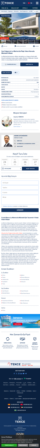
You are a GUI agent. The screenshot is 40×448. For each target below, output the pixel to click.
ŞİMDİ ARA (19, 140)
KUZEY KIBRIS (18, 398)
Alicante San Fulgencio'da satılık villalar (11, 233)
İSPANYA (6, 398)
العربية (24, 382)
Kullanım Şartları (15, 425)
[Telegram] (26, 373)
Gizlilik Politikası (25, 425)
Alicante (16, 11)
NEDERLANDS (31, 385)
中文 (34, 382)
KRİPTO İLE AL (29, 64)
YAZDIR (37, 46)
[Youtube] (23, 373)
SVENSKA (24, 385)
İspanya (10, 11)
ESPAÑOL (12, 385)
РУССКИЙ (18, 382)
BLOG (34, 391)
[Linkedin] (21, 373)
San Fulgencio (24, 11)
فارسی (20, 387)
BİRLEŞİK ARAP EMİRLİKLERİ (29, 398)
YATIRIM (23, 391)
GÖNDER (20, 210)
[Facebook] (14, 373)
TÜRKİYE (12, 398)
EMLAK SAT (15, 8)
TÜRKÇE (29, 382)
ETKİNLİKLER (20, 392)
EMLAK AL (5, 8)
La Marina (31, 11)
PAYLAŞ (5, 46)
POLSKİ (18, 385)
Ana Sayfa (4, 11)
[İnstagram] (19, 373)
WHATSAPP (20, 146)
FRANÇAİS (12, 382)
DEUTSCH (5, 385)
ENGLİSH (5, 382)
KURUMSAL (29, 391)
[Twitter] (16, 373)
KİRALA (25, 8)
